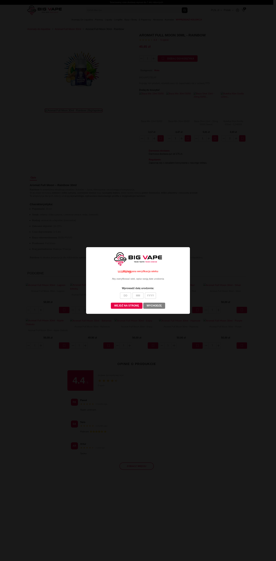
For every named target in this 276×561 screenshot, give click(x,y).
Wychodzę (154, 305)
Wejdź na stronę (126, 305)
